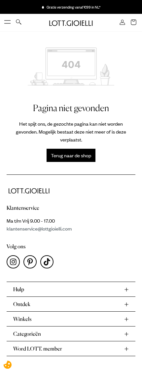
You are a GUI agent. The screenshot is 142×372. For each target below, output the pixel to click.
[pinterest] (31, 263)
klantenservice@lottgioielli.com (39, 228)
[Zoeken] (19, 22)
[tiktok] (48, 263)
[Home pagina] (71, 22)
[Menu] (8, 22)
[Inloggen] (122, 22)
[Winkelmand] (134, 22)
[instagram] (15, 263)
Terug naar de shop (71, 155)
